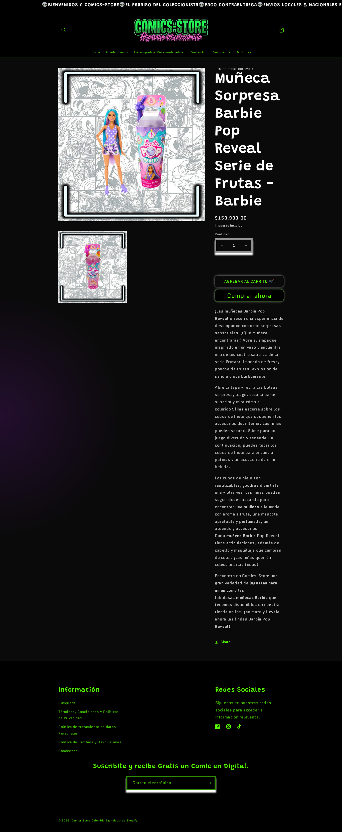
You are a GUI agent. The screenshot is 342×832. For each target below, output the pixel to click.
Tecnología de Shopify (122, 820)
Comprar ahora (249, 295)
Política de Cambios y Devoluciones (89, 742)
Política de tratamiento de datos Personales (87, 730)
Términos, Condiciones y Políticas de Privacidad (88, 714)
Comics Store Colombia (88, 820)
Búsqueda (67, 702)
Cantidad (222, 234)
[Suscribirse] (209, 783)
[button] (63, 30)
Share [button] (226, 641)
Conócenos (68, 750)
